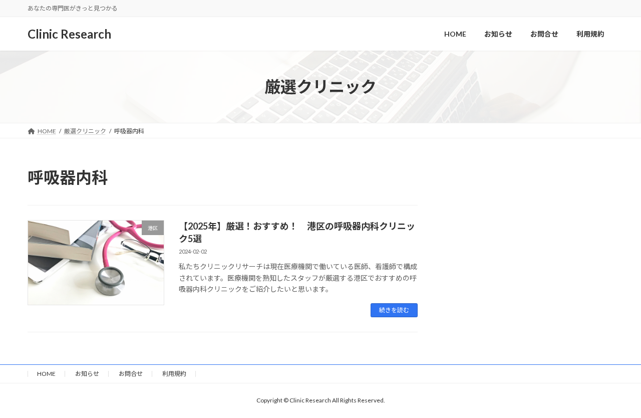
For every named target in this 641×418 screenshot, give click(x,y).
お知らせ (87, 373)
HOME (46, 373)
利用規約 (174, 373)
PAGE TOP (616, 395)
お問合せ (131, 373)
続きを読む (394, 310)
